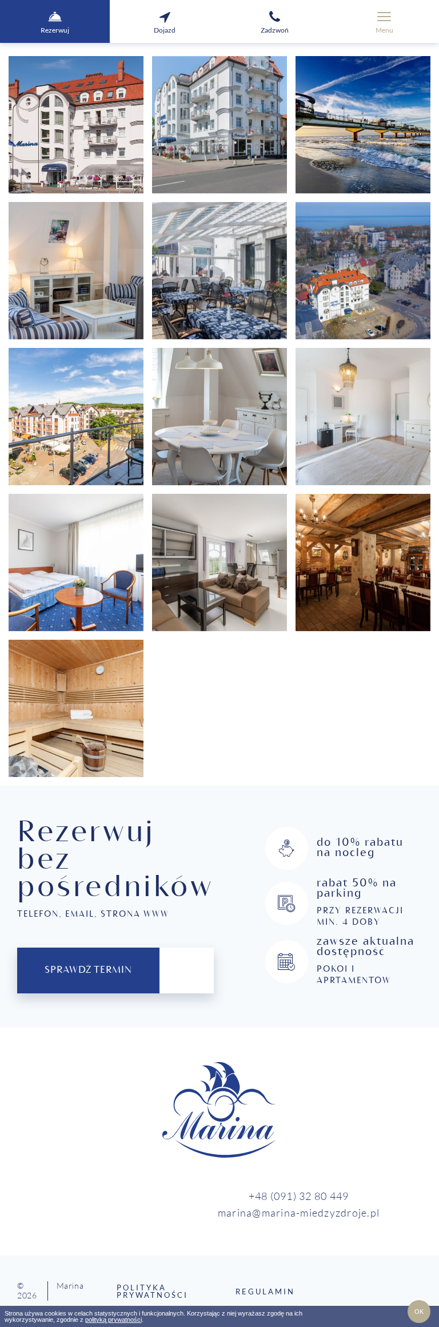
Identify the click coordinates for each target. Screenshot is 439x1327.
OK (419, 1311)
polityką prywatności (113, 1319)
